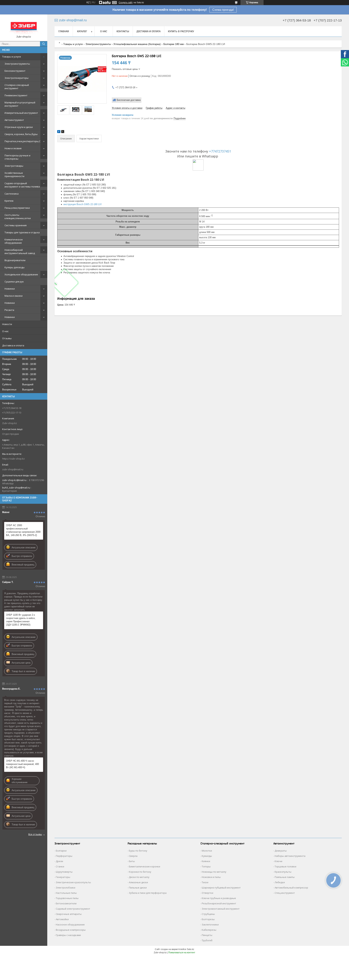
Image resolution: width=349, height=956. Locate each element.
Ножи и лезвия (13, 148)
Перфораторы (64, 856)
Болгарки (61, 850)
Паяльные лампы (285, 877)
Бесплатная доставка (129, 100)
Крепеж (9, 200)
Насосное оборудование (70, 924)
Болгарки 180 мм (173, 44)
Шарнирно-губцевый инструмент (221, 887)
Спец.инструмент (285, 892)
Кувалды (207, 856)
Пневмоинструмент (16, 95)
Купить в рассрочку (181, 31)
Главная (63, 31)
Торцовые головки (285, 866)
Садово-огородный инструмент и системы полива (22, 185)
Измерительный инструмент (21, 112)
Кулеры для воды (15, 267)
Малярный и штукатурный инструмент (20, 104)
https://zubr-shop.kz (13, 458)
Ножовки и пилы (211, 877)
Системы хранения (16, 225)
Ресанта (9, 310)
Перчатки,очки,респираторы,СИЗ (24, 141)
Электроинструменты (17, 63)
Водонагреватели (15, 260)
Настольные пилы (66, 892)
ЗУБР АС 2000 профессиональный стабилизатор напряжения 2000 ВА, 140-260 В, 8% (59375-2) (23, 530)
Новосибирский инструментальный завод (20, 251)
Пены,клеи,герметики (17, 207)
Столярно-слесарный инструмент (17, 86)
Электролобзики (65, 887)
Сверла (133, 856)
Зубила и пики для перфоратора (148, 892)
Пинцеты (207, 935)
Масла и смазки (14, 295)
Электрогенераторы (17, 78)
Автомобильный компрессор (291, 887)
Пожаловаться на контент (181, 952)
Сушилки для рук (14, 281)
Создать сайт (126, 2)
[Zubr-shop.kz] (24, 26)
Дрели (59, 861)
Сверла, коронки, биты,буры (21, 134)
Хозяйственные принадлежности (14, 174)
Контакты (123, 31)
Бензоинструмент (15, 70)
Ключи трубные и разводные (219, 898)
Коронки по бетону (140, 871)
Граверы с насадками (68, 935)
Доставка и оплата (13, 345)
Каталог (82, 31)
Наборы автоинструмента (290, 856)
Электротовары (14, 165)
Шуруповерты (64, 871)
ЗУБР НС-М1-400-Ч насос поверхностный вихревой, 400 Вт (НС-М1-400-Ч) (22, 764)
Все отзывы (35, 834)
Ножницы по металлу (214, 871)
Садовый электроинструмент (73, 908)
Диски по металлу (139, 877)
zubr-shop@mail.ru (12, 469)
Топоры (206, 866)
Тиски (205, 882)
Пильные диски (138, 887)
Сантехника (12, 193)
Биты (132, 861)
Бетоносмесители (66, 903)
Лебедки (280, 882)
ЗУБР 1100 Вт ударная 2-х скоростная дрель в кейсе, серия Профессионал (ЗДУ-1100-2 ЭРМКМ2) (20, 619)
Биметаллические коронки (144, 866)
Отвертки (207, 892)
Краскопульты (283, 871)
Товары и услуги (11, 56)
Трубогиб (207, 940)
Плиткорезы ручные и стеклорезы (17, 157)
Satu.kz (190, 949)
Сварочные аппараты (69, 914)
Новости (7, 324)
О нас (5, 331)
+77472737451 (220, 151)
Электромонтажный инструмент (221, 908)
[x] (62, 132)
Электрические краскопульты (73, 882)
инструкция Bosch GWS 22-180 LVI (82, 204)
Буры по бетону (138, 850)
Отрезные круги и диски (19, 127)
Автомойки (62, 919)
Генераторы (63, 877)
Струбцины (208, 914)
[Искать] (43, 44)
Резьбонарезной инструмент (219, 903)
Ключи (278, 861)
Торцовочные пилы (67, 898)
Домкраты (281, 850)
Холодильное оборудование (21, 274)
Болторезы (208, 919)
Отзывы (7, 338)
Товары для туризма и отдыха (22, 232)
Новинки (10, 288)
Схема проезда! (223, 9)
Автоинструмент (14, 120)
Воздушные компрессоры (71, 929)
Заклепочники (210, 924)
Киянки (206, 861)
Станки (60, 866)
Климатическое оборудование (14, 241)
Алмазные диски (138, 882)
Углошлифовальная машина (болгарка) (137, 44)
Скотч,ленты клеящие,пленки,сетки (18, 216)
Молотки (207, 850)
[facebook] (58, 132)
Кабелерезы (209, 929)
